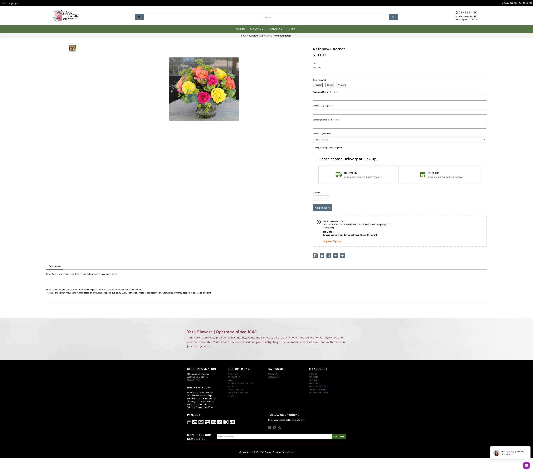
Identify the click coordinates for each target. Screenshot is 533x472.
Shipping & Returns (238, 392)
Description (55, 266)
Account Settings (318, 392)
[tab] (358, 175)
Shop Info (527, 3)
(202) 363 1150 (194, 379)
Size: (319, 80)
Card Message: (323, 106)
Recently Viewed (317, 389)
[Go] (393, 17)
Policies (232, 386)
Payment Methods (319, 386)
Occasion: (322, 134)
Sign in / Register (509, 3)
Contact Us (234, 377)
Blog (230, 380)
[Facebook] (315, 255)
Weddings (276, 29)
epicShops (289, 452)
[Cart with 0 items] (520, 3)
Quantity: (316, 193)
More (291, 29)
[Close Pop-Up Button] (529, 443)
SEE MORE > (328, 232)
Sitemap (232, 395)
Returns (313, 377)
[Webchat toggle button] (526, 465)
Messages (314, 380)
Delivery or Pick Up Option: (327, 148)
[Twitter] (335, 255)
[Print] (328, 255)
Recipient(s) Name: (325, 92)
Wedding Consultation (240, 383)
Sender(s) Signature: (326, 120)
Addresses (314, 383)
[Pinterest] (342, 255)
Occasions (256, 29)
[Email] (322, 255)
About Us (233, 374)
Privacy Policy (235, 389)
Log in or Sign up (332, 241)
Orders (313, 374)
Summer (241, 29)
